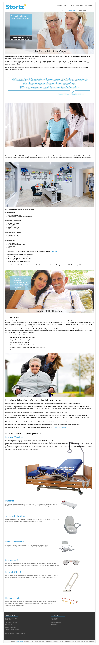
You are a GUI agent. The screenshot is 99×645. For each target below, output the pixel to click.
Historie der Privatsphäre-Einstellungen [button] (66, 641)
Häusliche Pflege (71, 10)
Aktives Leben (82, 10)
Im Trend (60, 10)
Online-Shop (88, 5)
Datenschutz (41, 641)
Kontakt (72, 5)
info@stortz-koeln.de (60, 427)
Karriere (66, 5)
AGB (87, 641)
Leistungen (59, 5)
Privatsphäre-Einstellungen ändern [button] (51, 641)
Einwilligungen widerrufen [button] (80, 641)
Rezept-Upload (79, 5)
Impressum (91, 641)
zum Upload (54, 251)
